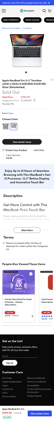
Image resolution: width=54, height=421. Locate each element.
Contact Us (7, 388)
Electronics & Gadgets (11, 28)
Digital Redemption (12, 381)
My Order (7, 377)
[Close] (49, 3)
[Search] (44, 11)
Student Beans (34, 395)
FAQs (4, 392)
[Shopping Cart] (49, 10)
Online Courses (32, 19)
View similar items (22, 141)
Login (5, 385)
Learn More (39, 150)
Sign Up (9, 362)
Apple (11, 113)
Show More (27, 230)
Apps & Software (11, 19)
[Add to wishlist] (51, 80)
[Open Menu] (4, 11)
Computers (27, 28)
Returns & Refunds (36, 377)
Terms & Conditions (36, 381)
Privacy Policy (9, 396)
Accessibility (33, 385)
